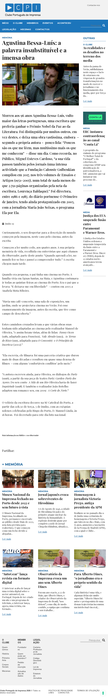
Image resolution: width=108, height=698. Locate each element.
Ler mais (87, 101)
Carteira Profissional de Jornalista (37, 650)
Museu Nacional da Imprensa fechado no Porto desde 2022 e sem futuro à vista (17, 500)
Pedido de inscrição (22, 664)
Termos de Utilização (88, 691)
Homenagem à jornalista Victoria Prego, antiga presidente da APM (88, 500)
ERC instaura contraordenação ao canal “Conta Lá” (94, 138)
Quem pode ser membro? (22, 656)
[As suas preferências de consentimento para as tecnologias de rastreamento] (103, 693)
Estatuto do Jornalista (37, 675)
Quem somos (5, 648)
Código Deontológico (37, 660)
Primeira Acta (6, 659)
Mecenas (25, 29)
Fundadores (22, 648)
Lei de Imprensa (37, 668)
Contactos (42, 29)
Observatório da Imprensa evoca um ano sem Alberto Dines (52, 580)
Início (5, 23)
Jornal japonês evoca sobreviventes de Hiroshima (53, 498)
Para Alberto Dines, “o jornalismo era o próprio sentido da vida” (88, 580)
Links (51, 693)
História (5, 654)
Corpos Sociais (5, 665)
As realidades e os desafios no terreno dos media (94, 54)
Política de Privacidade (61, 691)
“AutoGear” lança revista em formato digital (16, 578)
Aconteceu (64, 23)
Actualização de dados (22, 673)
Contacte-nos (93, 5)
